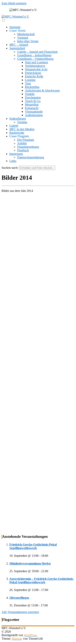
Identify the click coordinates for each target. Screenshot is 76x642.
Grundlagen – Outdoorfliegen (35, 58)
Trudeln (29, 94)
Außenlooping (34, 115)
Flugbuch (23, 150)
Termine (22, 122)
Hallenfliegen (17, 118)
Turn (28, 83)
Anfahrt (22, 143)
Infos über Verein (27, 41)
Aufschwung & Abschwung (42, 90)
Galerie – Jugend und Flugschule (37, 51)
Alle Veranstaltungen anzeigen (20, 612)
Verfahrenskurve (35, 65)
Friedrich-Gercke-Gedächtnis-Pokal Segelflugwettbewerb (33, 546)
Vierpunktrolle (34, 111)
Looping (30, 80)
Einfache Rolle (34, 76)
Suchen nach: (10, 167)
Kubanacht (31, 108)
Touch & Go (33, 101)
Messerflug (32, 104)
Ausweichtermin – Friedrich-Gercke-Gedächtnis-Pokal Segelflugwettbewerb (41, 580)
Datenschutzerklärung (30, 157)
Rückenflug (32, 87)
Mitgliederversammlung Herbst (30, 563)
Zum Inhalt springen (14, 3)
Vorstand (22, 37)
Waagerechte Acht (36, 69)
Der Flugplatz (25, 139)
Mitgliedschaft (26, 34)
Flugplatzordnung (28, 146)
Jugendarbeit (17, 48)
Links (12, 161)
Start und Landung (36, 62)
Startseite (14, 27)
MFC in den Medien (21, 129)
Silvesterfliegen (19, 597)
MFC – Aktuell (18, 44)
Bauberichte (16, 132)
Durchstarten (33, 97)
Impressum (16, 153)
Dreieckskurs (33, 73)
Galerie (13, 125)
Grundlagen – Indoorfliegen (34, 55)
